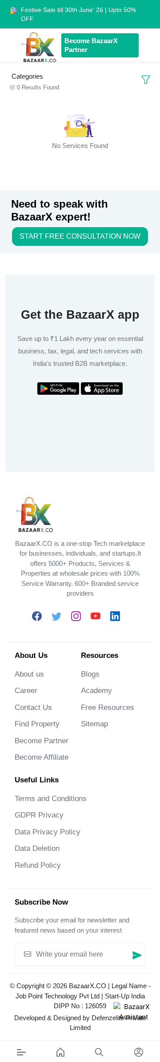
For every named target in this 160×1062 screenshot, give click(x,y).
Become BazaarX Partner (91, 45)
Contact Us (33, 707)
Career (26, 690)
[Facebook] (37, 616)
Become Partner (41, 741)
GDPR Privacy (39, 815)
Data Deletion (37, 848)
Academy (96, 690)
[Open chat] (133, 1022)
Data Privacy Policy (47, 832)
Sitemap (94, 724)
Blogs (90, 674)
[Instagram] (76, 616)
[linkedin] (115, 616)
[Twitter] (56, 616)
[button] (99, 1052)
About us (29, 674)
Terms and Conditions (51, 798)
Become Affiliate (41, 757)
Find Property (37, 724)
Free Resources (107, 707)
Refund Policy (38, 865)
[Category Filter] (146, 80)
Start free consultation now (80, 236)
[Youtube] (95, 616)
